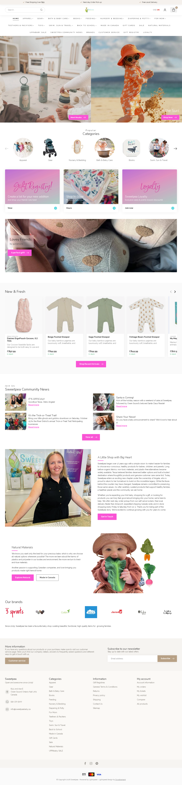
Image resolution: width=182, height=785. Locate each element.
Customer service (109, 32)
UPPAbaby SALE (38, 32)
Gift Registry (131, 32)
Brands (90, 32)
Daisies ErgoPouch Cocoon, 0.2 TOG (22, 339)
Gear (40, 18)
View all (89, 437)
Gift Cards (129, 25)
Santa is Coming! (125, 397)
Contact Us (97, 704)
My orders (141, 687)
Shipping (97, 700)
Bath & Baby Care (58, 18)
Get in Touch (107, 517)
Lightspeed (93, 780)
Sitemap (96, 708)
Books (76, 18)
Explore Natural (22, 577)
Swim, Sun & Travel (60, 25)
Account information (145, 683)
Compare (141, 700)
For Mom (159, 18)
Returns (96, 691)
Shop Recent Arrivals (89, 364)
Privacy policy (99, 695)
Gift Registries (99, 683)
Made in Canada (110, 25)
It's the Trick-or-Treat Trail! (42, 415)
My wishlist (141, 695)
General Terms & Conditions (105, 687)
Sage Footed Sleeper (99, 337)
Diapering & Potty (138, 18)
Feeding (90, 18)
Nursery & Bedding (111, 18)
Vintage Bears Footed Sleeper (144, 337)
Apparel (27, 18)
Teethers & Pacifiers (20, 25)
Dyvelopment (120, 780)
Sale (141, 25)
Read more (33, 405)
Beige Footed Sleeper (59, 337)
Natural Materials (159, 25)
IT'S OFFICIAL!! (36, 399)
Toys (40, 25)
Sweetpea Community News (66, 32)
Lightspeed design (106, 780)
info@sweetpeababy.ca (21, 709)
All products (142, 704)
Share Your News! (126, 416)
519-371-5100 (16, 702)
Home (16, 18)
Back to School (86, 25)
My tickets (141, 691)
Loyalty (147, 32)
